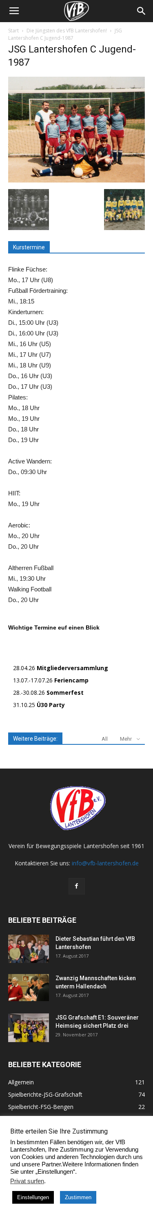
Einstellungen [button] (33, 1197)
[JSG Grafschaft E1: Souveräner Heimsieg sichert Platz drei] (28, 1027)
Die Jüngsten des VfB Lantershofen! (67, 30)
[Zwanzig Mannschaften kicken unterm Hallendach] (28, 988)
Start (13, 30)
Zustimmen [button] (78, 1197)
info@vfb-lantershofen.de (105, 863)
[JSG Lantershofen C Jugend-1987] (76, 180)
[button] (141, 11)
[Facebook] (77, 886)
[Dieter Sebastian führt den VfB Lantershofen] (28, 949)
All (105, 739)
